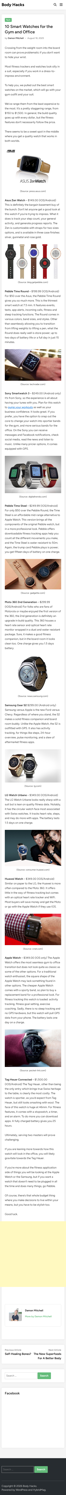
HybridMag (39, 1489)
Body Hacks (13, 4)
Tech (8, 20)
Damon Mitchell (16, 38)
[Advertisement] (33, 1254)
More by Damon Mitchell (38, 1316)
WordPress (22, 1489)
